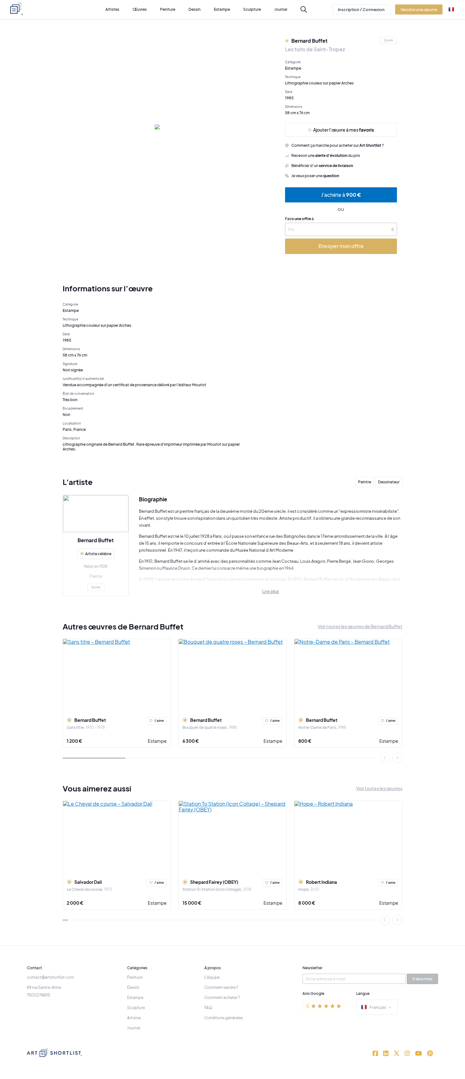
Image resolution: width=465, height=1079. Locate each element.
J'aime (159, 720)
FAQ (208, 1007)
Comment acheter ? (222, 997)
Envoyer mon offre (341, 246)
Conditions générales (223, 1017)
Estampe (157, 741)
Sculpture (136, 1007)
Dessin (133, 987)
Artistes (134, 1017)
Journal (133, 1028)
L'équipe (212, 977)
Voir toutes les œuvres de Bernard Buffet (360, 626)
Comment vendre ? (221, 987)
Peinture (134, 977)
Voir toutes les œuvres (379, 788)
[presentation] (385, 758)
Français (377, 1007)
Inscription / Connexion (361, 9)
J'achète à (341, 194)
